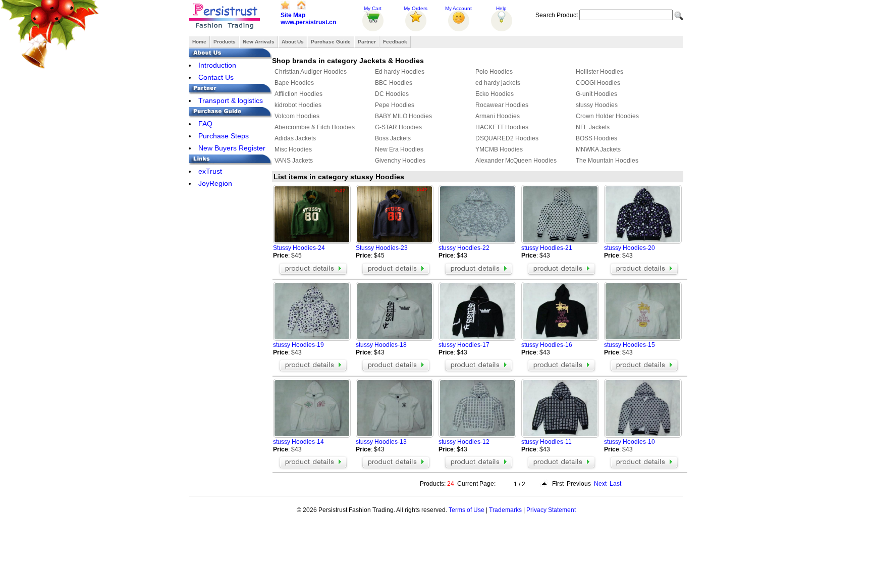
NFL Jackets (593, 127)
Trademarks (505, 510)
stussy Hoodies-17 (464, 344)
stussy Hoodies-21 (546, 247)
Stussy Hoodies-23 (382, 247)
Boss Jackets (393, 138)
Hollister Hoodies (599, 71)
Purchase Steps (223, 136)
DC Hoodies (392, 93)
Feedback (395, 41)
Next (600, 483)
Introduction (217, 65)
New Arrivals (259, 41)
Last (615, 483)
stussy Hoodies (597, 105)
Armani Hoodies (497, 116)
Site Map (293, 15)
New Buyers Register (231, 148)
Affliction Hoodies (298, 93)
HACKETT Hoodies (501, 127)
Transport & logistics (230, 100)
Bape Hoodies (294, 82)
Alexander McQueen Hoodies (516, 160)
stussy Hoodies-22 (464, 247)
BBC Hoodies (393, 82)
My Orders (415, 8)
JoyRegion (215, 183)
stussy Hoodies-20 (629, 247)
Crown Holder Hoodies (607, 116)
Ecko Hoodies (494, 93)
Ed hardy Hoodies (399, 71)
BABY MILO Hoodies (403, 116)
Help (501, 8)
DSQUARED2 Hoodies (506, 138)
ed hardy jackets (497, 82)
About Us (293, 41)
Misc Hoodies (293, 149)
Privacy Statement (551, 510)
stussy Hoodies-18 (381, 344)
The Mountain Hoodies (607, 160)
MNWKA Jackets (598, 149)
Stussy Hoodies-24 (299, 247)
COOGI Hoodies (598, 82)
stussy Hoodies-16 (546, 344)
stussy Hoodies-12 (464, 441)
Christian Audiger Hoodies (311, 71)
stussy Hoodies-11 (546, 441)
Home (199, 41)
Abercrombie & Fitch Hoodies (315, 127)
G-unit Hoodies (596, 93)
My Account (458, 8)
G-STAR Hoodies (398, 127)
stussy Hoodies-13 (381, 441)
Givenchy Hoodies (400, 160)
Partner (367, 41)
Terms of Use (466, 510)
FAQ (205, 124)
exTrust (210, 171)
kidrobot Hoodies (298, 105)
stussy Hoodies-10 (629, 441)
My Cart (373, 8)
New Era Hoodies (399, 149)
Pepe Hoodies (394, 105)
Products (224, 41)
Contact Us (216, 77)
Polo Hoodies (494, 71)
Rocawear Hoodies (501, 105)
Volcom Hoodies (297, 116)
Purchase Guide (331, 41)
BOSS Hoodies (596, 138)
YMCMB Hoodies (499, 149)
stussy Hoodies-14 (298, 441)
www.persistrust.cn (308, 22)
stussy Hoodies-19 (298, 344)
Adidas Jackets (295, 138)
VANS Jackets (294, 160)
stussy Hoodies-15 (629, 344)
